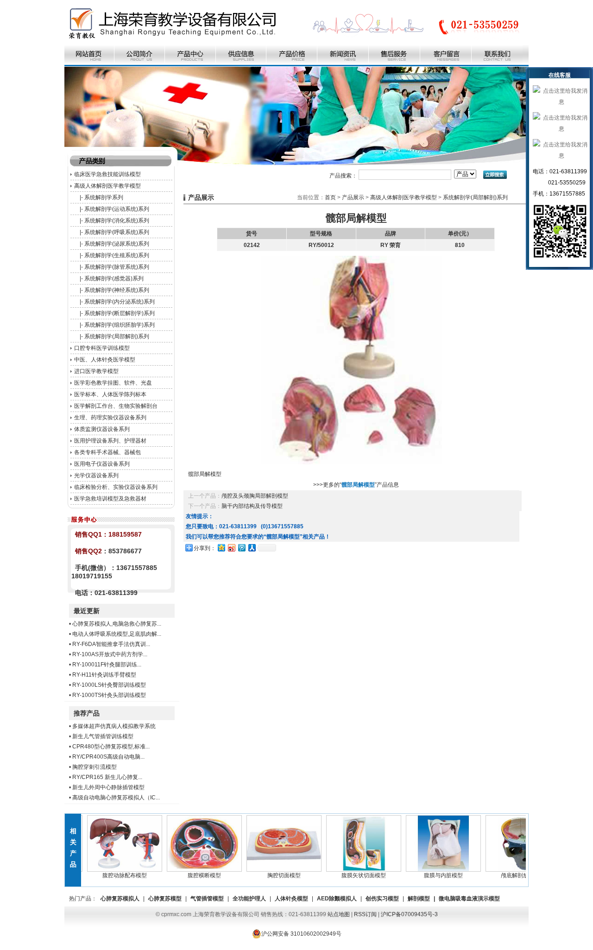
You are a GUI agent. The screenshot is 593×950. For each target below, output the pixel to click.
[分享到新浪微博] (231, 547)
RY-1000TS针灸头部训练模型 (109, 695)
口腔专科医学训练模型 (102, 348)
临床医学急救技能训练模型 (107, 174)
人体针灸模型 (291, 898)
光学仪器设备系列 (96, 475)
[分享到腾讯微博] (241, 547)
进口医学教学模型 (96, 371)
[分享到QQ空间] (221, 547)
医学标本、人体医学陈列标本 (110, 394)
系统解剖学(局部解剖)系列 (116, 336)
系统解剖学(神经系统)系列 (116, 290)
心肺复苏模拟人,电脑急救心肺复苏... (116, 624)
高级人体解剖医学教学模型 (107, 186)
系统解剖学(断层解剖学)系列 (119, 313)
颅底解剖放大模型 (511, 875)
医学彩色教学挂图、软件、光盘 (113, 383)
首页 (330, 197)
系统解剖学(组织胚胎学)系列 (119, 325)
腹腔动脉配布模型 (113, 875)
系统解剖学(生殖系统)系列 (116, 255)
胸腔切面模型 (272, 875)
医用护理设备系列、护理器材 (110, 440)
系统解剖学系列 (103, 197)
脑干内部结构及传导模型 (252, 506)
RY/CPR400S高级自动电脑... (108, 757)
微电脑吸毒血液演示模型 (469, 898)
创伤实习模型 (382, 898)
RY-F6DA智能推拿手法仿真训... (111, 644)
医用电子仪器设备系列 (102, 464)
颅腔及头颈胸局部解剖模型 (254, 496)
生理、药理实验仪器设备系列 (110, 417)
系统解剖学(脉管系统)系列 (116, 267)
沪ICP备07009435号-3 (409, 914)
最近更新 (87, 610)
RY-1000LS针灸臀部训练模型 (109, 685)
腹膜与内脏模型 (431, 875)
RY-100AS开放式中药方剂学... (109, 654)
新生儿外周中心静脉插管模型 (108, 787)
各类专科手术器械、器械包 (107, 452)
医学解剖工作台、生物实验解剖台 (116, 406)
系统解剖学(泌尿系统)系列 (116, 244)
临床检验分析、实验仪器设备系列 (116, 487)
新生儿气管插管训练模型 (102, 736)
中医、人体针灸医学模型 (104, 359)
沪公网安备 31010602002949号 (301, 934)
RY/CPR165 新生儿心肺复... (107, 777)
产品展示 (353, 197)
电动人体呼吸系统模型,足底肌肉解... (116, 634)
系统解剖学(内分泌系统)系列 (119, 301)
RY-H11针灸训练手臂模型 (104, 674)
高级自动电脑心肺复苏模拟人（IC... (116, 797)
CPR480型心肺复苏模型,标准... (111, 746)
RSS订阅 (365, 914)
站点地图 (339, 914)
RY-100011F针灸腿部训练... (106, 664)
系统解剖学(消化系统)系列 (116, 220)
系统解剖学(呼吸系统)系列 (116, 232)
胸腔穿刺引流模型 (94, 767)
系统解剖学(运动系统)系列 (116, 209)
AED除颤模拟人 (337, 898)
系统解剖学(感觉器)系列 (114, 278)
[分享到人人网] (251, 547)
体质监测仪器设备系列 (102, 429)
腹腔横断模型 (192, 875)
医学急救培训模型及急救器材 (110, 498)
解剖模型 (419, 898)
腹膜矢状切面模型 (352, 875)
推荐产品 (87, 713)
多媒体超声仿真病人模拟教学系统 (114, 726)
